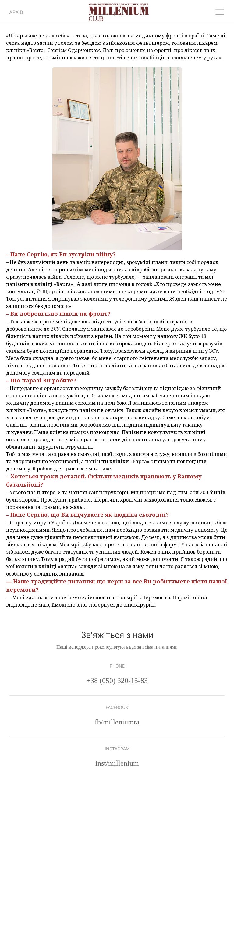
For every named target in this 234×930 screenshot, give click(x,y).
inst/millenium (117, 763)
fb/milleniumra (117, 722)
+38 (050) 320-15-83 (117, 681)
